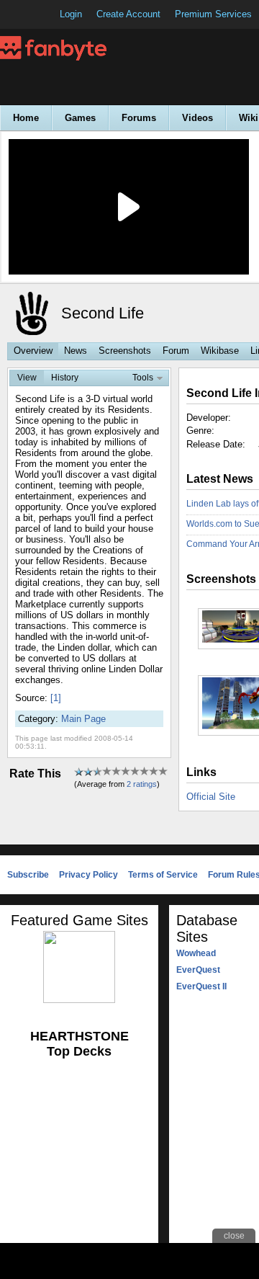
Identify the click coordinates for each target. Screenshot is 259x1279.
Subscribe (28, 875)
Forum (176, 350)
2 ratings (142, 784)
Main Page (83, 718)
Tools (142, 378)
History (64, 378)
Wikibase (220, 350)
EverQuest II (201, 986)
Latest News (219, 479)
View (27, 378)
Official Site (210, 796)
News (75, 350)
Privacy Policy (88, 875)
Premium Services (213, 14)
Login (71, 14)
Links (201, 772)
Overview (33, 350)
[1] (55, 697)
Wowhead (196, 953)
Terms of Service (163, 875)
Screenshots (125, 350)
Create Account (128, 14)
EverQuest (198, 970)
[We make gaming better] (46, 14)
